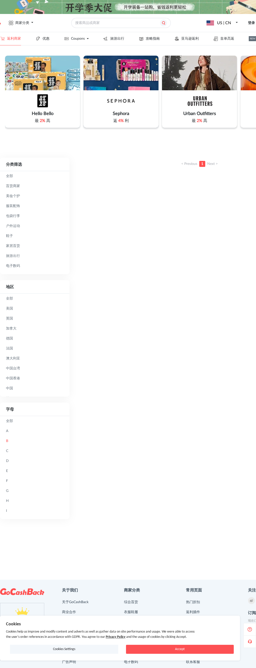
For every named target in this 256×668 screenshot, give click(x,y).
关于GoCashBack (75, 602)
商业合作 (69, 612)
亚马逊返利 (190, 38)
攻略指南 (153, 38)
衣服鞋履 (131, 612)
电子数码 (131, 662)
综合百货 (131, 602)
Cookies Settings (64, 649)
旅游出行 (117, 38)
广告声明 (69, 662)
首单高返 (227, 38)
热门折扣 (193, 602)
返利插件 (193, 612)
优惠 (46, 38)
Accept (180, 649)
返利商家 (14, 38)
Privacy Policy (116, 637)
